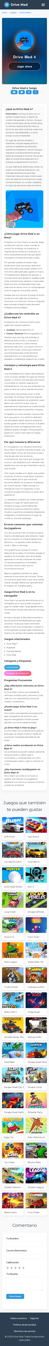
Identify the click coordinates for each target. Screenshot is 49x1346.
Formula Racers (14, 651)
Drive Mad (19, 5)
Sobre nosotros (18, 1318)
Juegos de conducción (18, 673)
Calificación (12, 1262)
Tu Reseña (12, 1274)
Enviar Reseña (15, 1296)
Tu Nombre (12, 1238)
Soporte (34, 1318)
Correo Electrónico (16, 1250)
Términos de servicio (25, 1331)
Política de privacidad (24, 1325)
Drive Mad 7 (12, 644)
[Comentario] (22, 92)
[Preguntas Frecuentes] (14, 92)
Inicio (4, 12)
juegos (13, 12)
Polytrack (11, 647)
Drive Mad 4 (25, 12)
